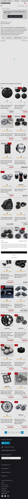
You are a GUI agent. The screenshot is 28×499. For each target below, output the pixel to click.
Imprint (25, 240)
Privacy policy (21, 240)
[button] (3, 241)
